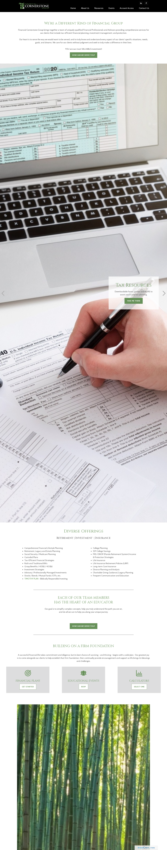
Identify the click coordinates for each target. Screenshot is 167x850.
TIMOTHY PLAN (31, 578)
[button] (73, 8)
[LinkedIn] (141, 3)
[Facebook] (146, 3)
